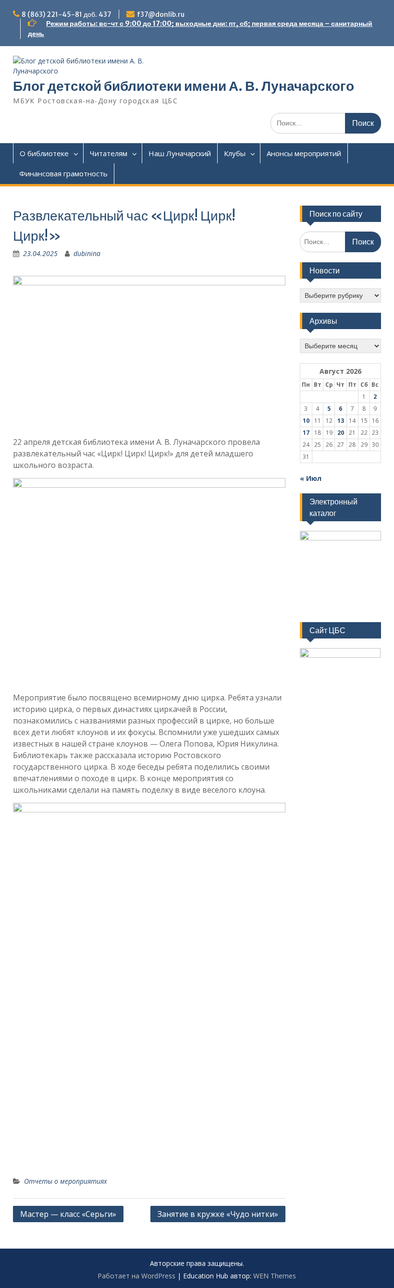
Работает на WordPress (136, 1275)
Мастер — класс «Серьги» (68, 1214)
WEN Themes (274, 1275)
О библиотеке (44, 153)
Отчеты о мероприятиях (65, 1181)
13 (340, 421)
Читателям (108, 153)
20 (340, 433)
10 (306, 421)
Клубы (235, 153)
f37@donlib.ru (161, 14)
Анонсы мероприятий (304, 153)
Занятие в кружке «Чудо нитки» (218, 1214)
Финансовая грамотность (63, 173)
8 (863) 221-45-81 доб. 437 (66, 14)
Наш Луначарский (179, 153)
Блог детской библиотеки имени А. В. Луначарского (183, 86)
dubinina (87, 253)
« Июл (310, 478)
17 (306, 433)
